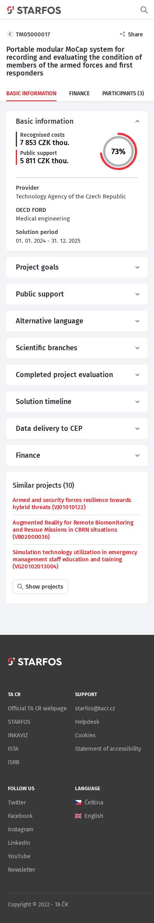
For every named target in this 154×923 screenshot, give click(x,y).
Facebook (20, 815)
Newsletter (22, 869)
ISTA (13, 748)
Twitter (17, 802)
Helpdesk (87, 721)
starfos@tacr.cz (95, 708)
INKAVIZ (18, 735)
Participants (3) (123, 93)
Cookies (85, 735)
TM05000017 (33, 34)
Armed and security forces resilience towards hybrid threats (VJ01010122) (72, 503)
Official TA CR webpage (37, 708)
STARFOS (19, 721)
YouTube (19, 856)
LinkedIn (19, 842)
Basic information (31, 93)
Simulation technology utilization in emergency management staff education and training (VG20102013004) (75, 559)
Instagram (21, 829)
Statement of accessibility (108, 748)
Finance (79, 93)
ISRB (13, 762)
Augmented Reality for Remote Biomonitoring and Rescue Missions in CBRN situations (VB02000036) (73, 529)
